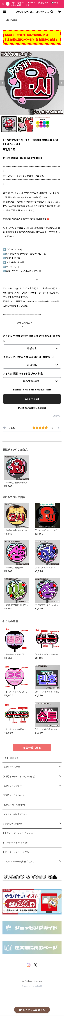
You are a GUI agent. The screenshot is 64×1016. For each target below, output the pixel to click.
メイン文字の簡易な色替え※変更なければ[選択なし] (31, 338)
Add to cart (32, 399)
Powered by (28, 986)
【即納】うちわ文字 (11, 767)
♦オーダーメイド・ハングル (15, 852)
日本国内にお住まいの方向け (32, 408)
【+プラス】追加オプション (14, 814)
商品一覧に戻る (32, 747)
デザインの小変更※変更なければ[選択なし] (28, 357)
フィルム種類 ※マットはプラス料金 (23, 373)
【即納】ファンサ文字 (12, 786)
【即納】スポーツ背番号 (13, 805)
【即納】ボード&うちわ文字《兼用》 (18, 776)
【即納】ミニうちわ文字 (13, 795)
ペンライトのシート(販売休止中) (18, 861)
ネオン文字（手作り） (12, 823)
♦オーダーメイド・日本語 (14, 842)
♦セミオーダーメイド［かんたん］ (18, 833)
